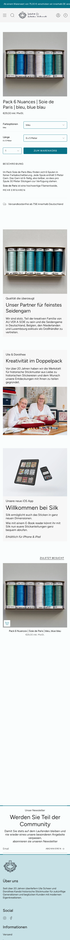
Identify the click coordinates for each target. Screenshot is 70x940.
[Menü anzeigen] (4, 15)
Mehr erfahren (14, 190)
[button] (12, 15)
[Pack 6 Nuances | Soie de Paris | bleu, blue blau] (35, 595)
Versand (7, 934)
